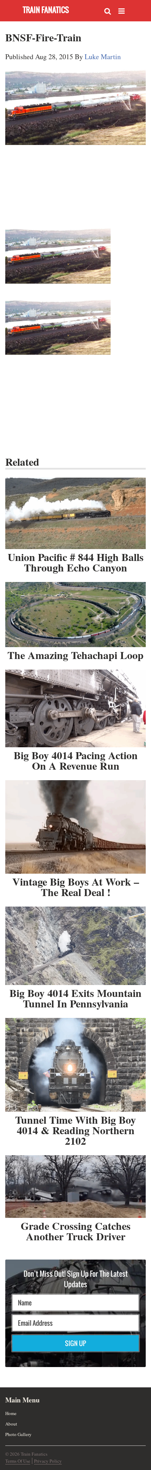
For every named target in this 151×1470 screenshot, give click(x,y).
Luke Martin (103, 56)
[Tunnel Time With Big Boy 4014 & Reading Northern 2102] (75, 1065)
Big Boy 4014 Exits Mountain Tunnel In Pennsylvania (75, 998)
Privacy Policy (48, 1461)
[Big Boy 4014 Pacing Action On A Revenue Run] (75, 708)
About (11, 1424)
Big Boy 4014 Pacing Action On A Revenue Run (76, 760)
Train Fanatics (46, 9)
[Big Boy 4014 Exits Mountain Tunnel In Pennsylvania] (75, 946)
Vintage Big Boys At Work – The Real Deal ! (75, 887)
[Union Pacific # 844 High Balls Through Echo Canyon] (75, 513)
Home (11, 1413)
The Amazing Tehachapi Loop (75, 655)
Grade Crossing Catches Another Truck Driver (76, 1231)
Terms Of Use (17, 1461)
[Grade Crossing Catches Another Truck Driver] (75, 1186)
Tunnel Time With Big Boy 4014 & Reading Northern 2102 (75, 1130)
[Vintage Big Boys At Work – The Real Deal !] (75, 827)
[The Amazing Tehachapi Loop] (75, 614)
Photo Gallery (18, 1434)
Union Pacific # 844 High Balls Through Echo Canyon (76, 562)
